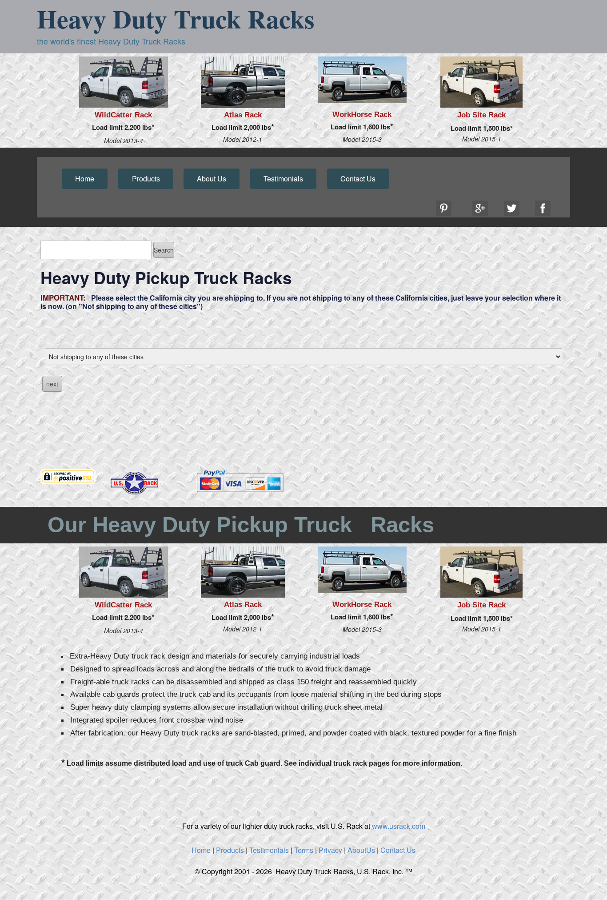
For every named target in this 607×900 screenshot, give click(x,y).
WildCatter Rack (123, 115)
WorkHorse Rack (361, 114)
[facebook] (543, 208)
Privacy (330, 850)
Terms (303, 850)
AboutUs (361, 850)
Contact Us (357, 178)
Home (84, 178)
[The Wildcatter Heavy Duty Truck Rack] (123, 82)
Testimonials (283, 178)
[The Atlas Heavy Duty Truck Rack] (243, 82)
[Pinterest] (443, 208)
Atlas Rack (243, 115)
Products (146, 178)
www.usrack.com (398, 826)
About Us (211, 178)
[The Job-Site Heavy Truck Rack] (481, 82)
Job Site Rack (481, 115)
